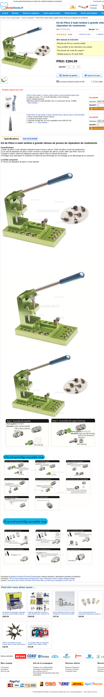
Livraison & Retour (72, 669)
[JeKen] (55, 658)
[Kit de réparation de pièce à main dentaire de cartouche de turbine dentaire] (65, 601)
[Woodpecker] (78, 658)
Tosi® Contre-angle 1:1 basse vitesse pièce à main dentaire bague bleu (53, 95)
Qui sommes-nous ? (40, 671)
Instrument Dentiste (57, 692)
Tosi (97, 29)
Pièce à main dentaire (13, 18)
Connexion (5, 667)
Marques (15, 13)
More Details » (33, 103)
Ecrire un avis (85, 34)
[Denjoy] (43, 658)
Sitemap (101, 671)
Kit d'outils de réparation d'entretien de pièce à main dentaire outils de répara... (14, 613)
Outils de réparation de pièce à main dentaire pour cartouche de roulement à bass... (38, 613)
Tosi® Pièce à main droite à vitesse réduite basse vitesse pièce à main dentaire (56, 115)
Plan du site (5, 671)
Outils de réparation (27, 18)
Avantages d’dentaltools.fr (42, 669)
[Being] (20, 658)
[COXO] (32, 658)
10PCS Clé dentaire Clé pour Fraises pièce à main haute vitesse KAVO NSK (14, 644)
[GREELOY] (66, 658)
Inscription (4, 669)
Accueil (5, 13)
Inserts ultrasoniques (89, 13)
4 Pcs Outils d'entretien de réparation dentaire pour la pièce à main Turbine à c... (90, 613)
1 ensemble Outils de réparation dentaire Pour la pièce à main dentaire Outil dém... (38, 644)
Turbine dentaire (70, 13)
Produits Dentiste (30, 577)
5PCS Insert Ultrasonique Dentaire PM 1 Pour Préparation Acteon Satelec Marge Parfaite (42, 578)
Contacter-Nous (71, 671)
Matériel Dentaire (17, 577)
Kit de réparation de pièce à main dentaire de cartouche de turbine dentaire (64, 613)
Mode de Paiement (72, 667)
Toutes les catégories (31, 13)
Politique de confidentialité (43, 667)
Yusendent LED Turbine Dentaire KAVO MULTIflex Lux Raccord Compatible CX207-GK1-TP (41, 580)
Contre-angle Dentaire (51, 13)
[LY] (89, 658)
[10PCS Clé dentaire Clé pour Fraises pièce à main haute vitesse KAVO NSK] (14, 632)
